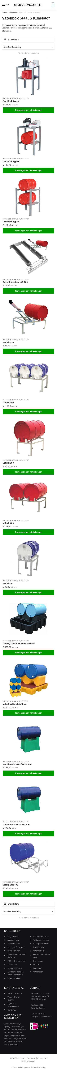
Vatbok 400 (8, 523)
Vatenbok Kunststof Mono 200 (17, 764)
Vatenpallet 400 (10, 884)
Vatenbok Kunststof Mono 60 (16, 824)
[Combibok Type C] (28, 197)
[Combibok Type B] (28, 136)
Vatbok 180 (8, 402)
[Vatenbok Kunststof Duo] (28, 679)
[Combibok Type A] (28, 76)
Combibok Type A (11, 101)
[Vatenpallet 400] (28, 860)
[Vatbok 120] (28, 317)
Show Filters (13, 39)
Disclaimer (31, 1058)
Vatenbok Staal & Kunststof (16, 98)
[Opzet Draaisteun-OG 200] (28, 257)
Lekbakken (12, 13)
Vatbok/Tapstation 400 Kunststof (19, 643)
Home (4, 13)
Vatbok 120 (8, 342)
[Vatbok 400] (28, 498)
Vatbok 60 (7, 583)
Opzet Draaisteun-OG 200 (15, 282)
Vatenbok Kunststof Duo (14, 704)
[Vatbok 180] (28, 378)
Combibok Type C (11, 221)
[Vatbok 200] (28, 438)
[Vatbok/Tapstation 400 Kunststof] (28, 619)
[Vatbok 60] (28, 558)
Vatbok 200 (8, 462)
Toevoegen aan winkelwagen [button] (28, 110)
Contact (22, 1058)
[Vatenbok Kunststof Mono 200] (28, 739)
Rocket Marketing (38, 1067)
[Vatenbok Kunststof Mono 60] (28, 800)
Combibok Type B (11, 161)
